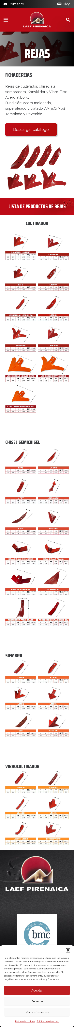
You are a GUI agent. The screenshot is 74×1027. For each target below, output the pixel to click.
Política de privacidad (48, 1021)
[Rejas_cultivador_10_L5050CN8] (53, 246)
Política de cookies (25, 1021)
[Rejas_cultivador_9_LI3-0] (20, 276)
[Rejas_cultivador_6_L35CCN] (53, 307)
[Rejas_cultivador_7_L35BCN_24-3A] (20, 307)
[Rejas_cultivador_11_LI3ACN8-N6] (20, 246)
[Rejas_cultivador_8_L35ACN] (53, 276)
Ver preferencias (37, 1012)
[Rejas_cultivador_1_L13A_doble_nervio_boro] (20, 398)
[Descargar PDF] (37, 167)
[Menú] (6, 20)
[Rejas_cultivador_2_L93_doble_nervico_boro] (53, 368)
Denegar (37, 1001)
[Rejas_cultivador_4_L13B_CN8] (53, 337)
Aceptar (37, 990)
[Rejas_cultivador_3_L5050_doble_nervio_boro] (20, 368)
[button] (68, 950)
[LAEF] (37, 20)
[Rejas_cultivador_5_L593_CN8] (20, 337)
